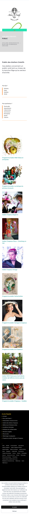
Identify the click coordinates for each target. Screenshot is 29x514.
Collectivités (14, 451)
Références (18, 460)
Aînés (3, 451)
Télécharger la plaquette (9, 436)
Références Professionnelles (10, 425)
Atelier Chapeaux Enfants (16, 447)
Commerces (21, 451)
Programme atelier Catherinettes (12, 296)
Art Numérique (14, 445)
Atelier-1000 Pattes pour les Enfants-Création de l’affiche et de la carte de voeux (13, 378)
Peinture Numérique (6, 457)
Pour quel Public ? (7, 418)
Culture (14, 453)
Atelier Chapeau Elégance (10, 215)
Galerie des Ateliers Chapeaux (10, 423)
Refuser (14, 511)
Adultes (7, 445)
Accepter (14, 507)
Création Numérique (6, 453)
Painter (17, 455)
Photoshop (14, 457)
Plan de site (6, 434)
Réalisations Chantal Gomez (8, 460)
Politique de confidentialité (10, 429)
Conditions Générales (8, 427)
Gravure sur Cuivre (11, 455)
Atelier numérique (14, 449)
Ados (3, 445)
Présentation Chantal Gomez (10, 420)
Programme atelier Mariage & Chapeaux (14, 323)
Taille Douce (4, 462)
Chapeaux (8, 451)
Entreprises (24, 453)
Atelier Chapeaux (6, 447)
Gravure (4, 455)
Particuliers (23, 455)
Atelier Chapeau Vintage (9, 269)
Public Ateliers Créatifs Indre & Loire (9, 458)
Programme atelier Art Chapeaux (12, 349)
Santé (23, 460)
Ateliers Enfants (22, 449)
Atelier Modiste (5, 449)
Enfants (18, 453)
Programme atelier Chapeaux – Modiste (14, 401)
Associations (21, 445)
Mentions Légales (7, 431)
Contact (5, 416)
